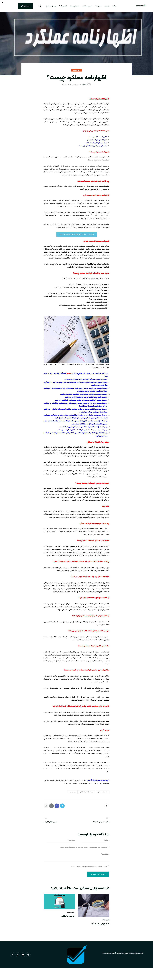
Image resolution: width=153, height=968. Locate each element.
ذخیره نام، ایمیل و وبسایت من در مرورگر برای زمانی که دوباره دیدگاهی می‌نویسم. (83, 847)
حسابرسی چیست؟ (100, 923)
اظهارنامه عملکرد (102, 792)
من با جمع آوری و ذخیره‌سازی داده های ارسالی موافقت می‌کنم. (89, 866)
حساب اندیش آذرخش (86, 792)
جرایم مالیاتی (68, 915)
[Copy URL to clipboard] (46, 805)
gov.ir (69, 373)
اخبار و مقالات (76, 70)
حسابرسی (73, 792)
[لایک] (106, 805)
